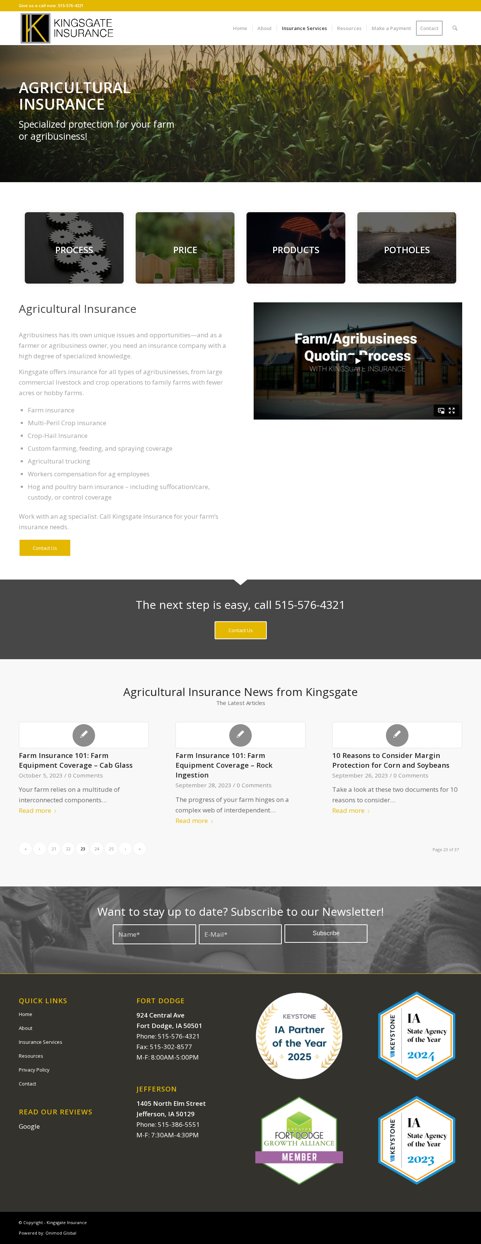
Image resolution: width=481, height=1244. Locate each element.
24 (97, 848)
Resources (31, 1055)
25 (111, 848)
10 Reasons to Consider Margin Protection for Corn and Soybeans (390, 760)
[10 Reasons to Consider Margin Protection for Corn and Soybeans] (397, 735)
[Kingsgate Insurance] (67, 28)
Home (25, 1014)
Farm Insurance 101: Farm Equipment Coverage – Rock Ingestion (223, 764)
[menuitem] (240, 28)
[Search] (455, 28)
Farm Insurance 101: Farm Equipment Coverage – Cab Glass (76, 760)
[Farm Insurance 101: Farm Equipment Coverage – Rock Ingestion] (240, 735)
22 (68, 848)
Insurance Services (40, 1042)
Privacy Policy (34, 1069)
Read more (35, 810)
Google (29, 1126)
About (25, 1028)
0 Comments (85, 775)
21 (54, 848)
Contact (27, 1083)
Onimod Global (60, 1233)
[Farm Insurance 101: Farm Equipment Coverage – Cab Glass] (84, 735)
